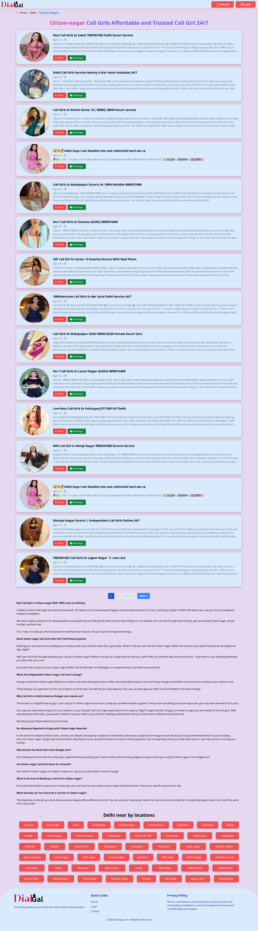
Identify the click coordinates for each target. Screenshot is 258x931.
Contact (95, 911)
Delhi (33, 12)
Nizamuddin (225, 868)
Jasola (138, 868)
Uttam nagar (61, 857)
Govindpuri (32, 868)
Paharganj (227, 835)
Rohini (230, 825)
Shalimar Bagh (119, 878)
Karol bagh (53, 825)
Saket (76, 825)
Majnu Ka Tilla (143, 835)
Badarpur (83, 868)
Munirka (30, 846)
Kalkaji (28, 835)
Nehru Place (112, 868)
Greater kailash (224, 846)
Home (23, 12)
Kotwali (146, 878)
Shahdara (183, 825)
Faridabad (207, 825)
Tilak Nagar (164, 868)
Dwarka (54, 846)
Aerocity (28, 825)
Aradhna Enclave (224, 857)
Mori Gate (170, 878)
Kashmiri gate (116, 857)
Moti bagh (167, 857)
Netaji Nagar (226, 878)
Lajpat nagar (193, 846)
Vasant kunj (199, 835)
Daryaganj (110, 846)
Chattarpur (114, 835)
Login (94, 906)
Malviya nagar (127, 825)
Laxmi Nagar (54, 835)
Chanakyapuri (156, 825)
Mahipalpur (99, 825)
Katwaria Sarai (85, 835)
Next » (144, 596)
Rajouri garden (32, 857)
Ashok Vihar (90, 878)
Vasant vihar (82, 846)
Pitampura (164, 846)
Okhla (58, 868)
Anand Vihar (32, 878)
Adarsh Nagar (61, 878)
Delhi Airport (195, 868)
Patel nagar (88, 857)
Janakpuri (143, 857)
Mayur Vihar (198, 878)
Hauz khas (172, 835)
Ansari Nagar (194, 857)
